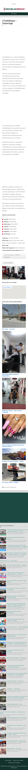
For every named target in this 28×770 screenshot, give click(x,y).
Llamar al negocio (8, 262)
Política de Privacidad (14, 762)
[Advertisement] (14, 42)
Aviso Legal (8, 760)
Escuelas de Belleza (10, 487)
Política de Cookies (18, 760)
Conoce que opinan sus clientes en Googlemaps (12, 256)
